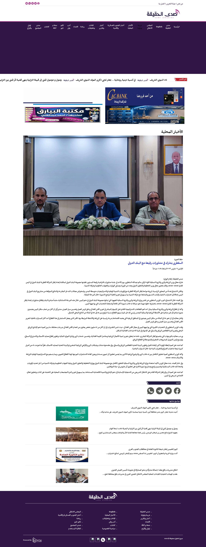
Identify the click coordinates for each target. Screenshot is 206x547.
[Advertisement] (103, 52)
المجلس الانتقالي (149, 27)
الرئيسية (177, 26)
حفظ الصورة (178, 259)
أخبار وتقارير (101, 27)
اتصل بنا (162, 3)
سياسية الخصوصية (108, 528)
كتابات (46, 26)
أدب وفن (68, 27)
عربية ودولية (139, 27)
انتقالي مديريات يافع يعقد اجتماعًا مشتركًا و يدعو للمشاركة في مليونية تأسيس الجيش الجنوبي (144, 470)
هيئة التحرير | (170, 3)
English (159, 26)
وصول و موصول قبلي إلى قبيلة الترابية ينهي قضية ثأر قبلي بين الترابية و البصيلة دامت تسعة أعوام (143, 428)
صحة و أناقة (54, 27)
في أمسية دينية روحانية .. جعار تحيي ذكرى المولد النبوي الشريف (128, 80)
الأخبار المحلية (130, 27)
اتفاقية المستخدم (74, 528)
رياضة (82, 26)
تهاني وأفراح (29, 27)
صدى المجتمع (38, 27)
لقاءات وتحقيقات (91, 27)
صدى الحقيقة (168, 27)
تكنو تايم (62, 27)
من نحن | (179, 3)
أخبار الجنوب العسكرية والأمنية (116, 27)
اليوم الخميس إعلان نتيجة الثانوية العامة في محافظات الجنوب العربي (153, 449)
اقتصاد (75, 26)
